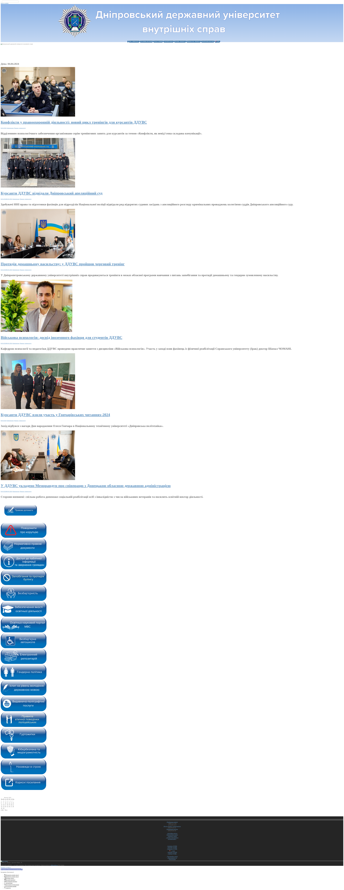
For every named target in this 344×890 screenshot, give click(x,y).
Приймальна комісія (172, 822)
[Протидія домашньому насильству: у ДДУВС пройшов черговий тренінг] (38, 258)
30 (3, 808)
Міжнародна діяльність (193, 41)
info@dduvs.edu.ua (172, 833)
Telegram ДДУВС (172, 852)
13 (11, 803)
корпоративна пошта (172, 835)
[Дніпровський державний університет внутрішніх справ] (172, 38)
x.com (173, 851)
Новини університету (20, 128)
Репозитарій (172, 859)
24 (5, 806)
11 (7, 803)
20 (11, 804)
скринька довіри (172, 836)
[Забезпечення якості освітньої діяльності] (23, 616)
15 (1, 804)
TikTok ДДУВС (172, 854)
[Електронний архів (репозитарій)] (23, 663)
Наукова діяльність (180, 41)
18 (7, 804)
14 (13, 803)
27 (11, 806)
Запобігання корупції (208, 41)
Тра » (6, 810)
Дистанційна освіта (172, 856)
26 (9, 806)
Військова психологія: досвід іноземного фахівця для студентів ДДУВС (61, 337)
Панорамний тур (172, 858)
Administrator (10, 128)
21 (13, 804)
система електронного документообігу (172, 838)
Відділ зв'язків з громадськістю (172, 826)
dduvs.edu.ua (54, 865)
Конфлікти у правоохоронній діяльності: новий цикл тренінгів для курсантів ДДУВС (74, 122)
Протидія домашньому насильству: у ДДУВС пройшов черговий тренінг (63, 264)
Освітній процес (168, 41)
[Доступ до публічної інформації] (23, 569)
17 (5, 804)
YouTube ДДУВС (172, 847)
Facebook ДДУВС (172, 846)
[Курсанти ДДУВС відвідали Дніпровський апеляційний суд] (38, 187)
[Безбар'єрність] (23, 600)
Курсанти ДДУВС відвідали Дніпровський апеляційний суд (51, 193)
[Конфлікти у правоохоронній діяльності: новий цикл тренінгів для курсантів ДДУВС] (38, 116)
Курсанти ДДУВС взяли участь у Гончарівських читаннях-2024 (55, 415)
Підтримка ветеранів (146, 41)
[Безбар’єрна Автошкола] (23, 647)
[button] (12, 869)
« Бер (2, 810)
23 (3, 806)
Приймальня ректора (172, 829)
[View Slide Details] (20, 515)
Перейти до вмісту (6, 867)
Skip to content (4, 3)
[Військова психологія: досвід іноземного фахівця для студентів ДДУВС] (36, 331)
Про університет (134, 41)
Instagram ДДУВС (172, 849)
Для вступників (158, 41)
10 (5, 803)
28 (13, 806)
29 (1, 808)
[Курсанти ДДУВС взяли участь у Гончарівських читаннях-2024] (38, 408)
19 (9, 804)
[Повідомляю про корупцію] (23, 537)
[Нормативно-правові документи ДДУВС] (23, 553)
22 (1, 806)
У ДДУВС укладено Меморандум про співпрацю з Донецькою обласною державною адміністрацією (86, 486)
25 (7, 806)
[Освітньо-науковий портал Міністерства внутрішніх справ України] (23, 632)
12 (9, 803)
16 (3, 804)
